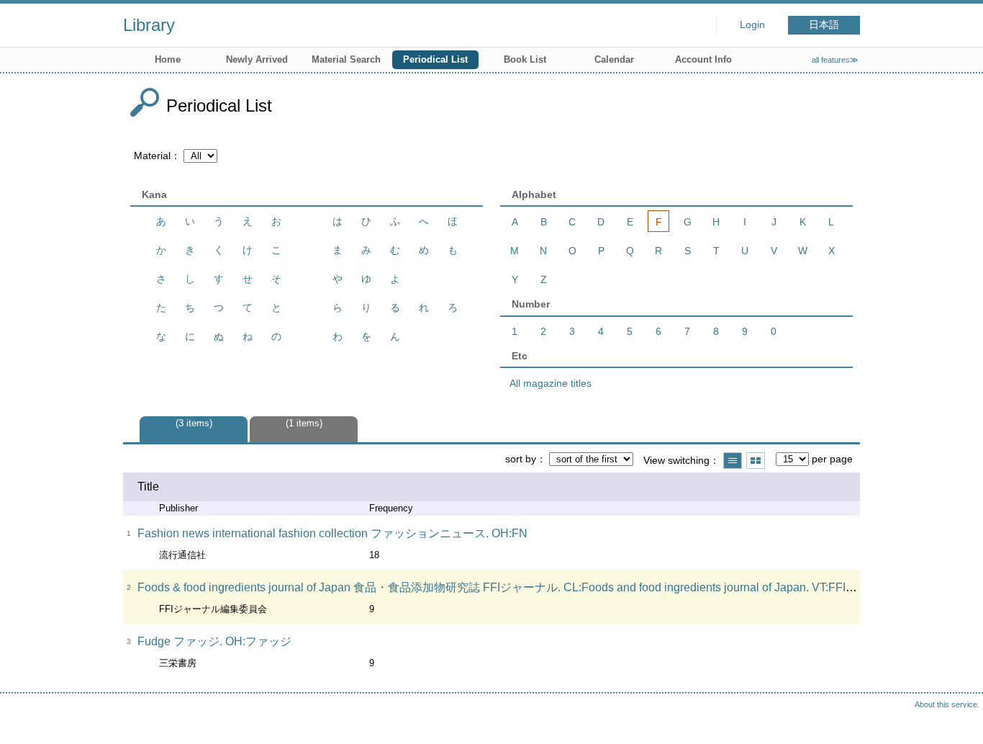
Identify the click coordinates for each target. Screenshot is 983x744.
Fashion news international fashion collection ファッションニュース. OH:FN (332, 533)
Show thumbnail (755, 460)
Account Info (703, 59)
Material (152, 155)
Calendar (614, 59)
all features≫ (835, 59)
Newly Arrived (257, 59)
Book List (525, 59)
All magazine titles (550, 383)
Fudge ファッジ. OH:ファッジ (214, 641)
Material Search (346, 59)
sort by (520, 459)
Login (752, 24)
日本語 (824, 24)
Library (149, 25)
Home (168, 59)
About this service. (947, 704)
